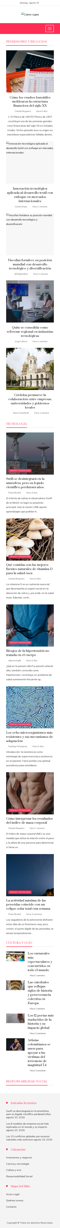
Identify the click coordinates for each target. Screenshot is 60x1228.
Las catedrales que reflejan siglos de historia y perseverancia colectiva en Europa (40, 992)
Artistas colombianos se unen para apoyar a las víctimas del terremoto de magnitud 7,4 (39, 1052)
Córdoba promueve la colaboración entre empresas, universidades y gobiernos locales (30, 401)
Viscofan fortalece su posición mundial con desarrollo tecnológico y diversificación (30, 264)
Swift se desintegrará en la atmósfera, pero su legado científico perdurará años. (25, 483)
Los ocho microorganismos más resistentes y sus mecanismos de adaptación (29, 737)
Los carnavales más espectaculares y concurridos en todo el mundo (40, 961)
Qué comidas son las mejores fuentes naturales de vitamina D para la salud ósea (29, 569)
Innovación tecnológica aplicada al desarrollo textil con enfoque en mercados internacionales (30, 195)
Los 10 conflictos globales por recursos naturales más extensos (28, 1138)
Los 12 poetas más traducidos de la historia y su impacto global (41, 1022)
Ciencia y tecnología (20, 470)
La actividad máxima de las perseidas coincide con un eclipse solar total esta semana (28, 905)
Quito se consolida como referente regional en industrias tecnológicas (30, 332)
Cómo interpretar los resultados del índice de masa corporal (29, 821)
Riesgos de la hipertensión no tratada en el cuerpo (27, 653)
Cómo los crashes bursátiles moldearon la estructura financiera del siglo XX (30, 102)
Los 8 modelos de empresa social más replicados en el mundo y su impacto (27, 1125)
